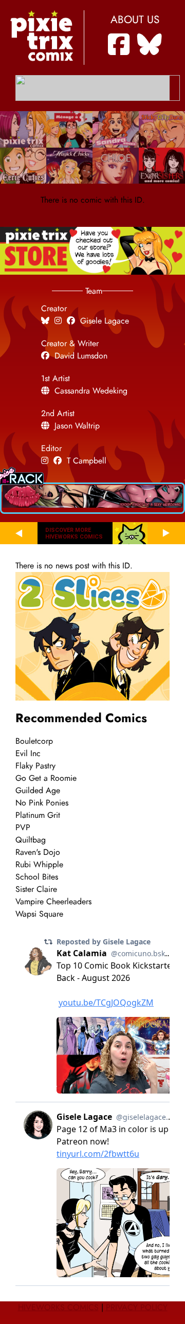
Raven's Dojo (37, 852)
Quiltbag (30, 840)
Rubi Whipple (39, 864)
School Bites (36, 877)
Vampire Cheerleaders (53, 901)
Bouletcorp (34, 741)
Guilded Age (37, 790)
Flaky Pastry (35, 766)
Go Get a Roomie (46, 778)
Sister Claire (36, 889)
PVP (22, 827)
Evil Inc (28, 753)
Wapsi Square (39, 914)
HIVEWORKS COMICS (58, 1307)
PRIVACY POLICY (137, 1307)
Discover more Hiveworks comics (74, 533)
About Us (134, 19)
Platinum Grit (37, 815)
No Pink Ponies (41, 803)
